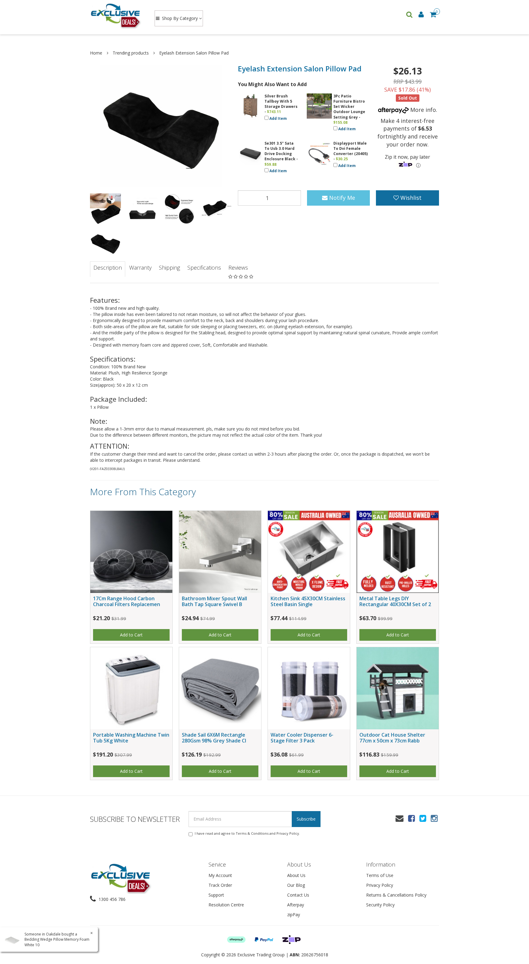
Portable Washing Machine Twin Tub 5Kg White (131, 737)
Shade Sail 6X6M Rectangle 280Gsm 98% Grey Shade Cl (214, 737)
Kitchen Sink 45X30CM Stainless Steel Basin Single (308, 601)
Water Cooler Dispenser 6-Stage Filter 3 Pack (302, 737)
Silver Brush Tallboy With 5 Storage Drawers (281, 101)
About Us (296, 875)
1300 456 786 (111, 899)
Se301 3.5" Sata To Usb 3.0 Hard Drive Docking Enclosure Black (279, 151)
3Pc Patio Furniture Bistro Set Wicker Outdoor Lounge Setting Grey (349, 106)
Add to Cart (131, 635)
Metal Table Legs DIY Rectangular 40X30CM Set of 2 (395, 601)
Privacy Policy (287, 833)
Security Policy (380, 905)
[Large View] (105, 208)
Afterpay (295, 905)
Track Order (220, 885)
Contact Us (298, 895)
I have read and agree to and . (247, 833)
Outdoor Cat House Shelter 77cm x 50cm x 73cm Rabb (392, 737)
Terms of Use (379, 875)
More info (422, 109)
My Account (220, 875)
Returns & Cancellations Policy (396, 895)
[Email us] (399, 818)
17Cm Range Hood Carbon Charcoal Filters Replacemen (126, 601)
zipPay (293, 914)
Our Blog (296, 885)
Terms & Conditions (252, 833)
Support (216, 895)
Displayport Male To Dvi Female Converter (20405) (350, 148)
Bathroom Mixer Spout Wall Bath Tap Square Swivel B (214, 601)
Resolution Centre (226, 905)
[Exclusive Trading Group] (116, 15)
